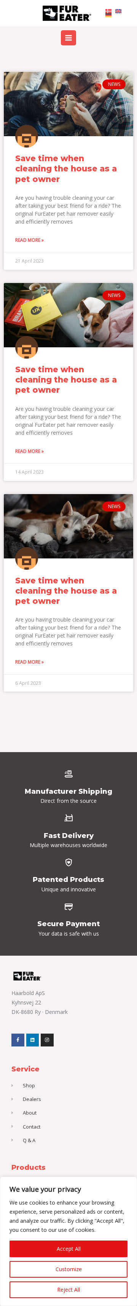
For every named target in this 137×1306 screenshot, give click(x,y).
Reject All (68, 1289)
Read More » (29, 240)
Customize (69, 1269)
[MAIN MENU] (68, 37)
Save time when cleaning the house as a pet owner (66, 169)
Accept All (69, 1248)
